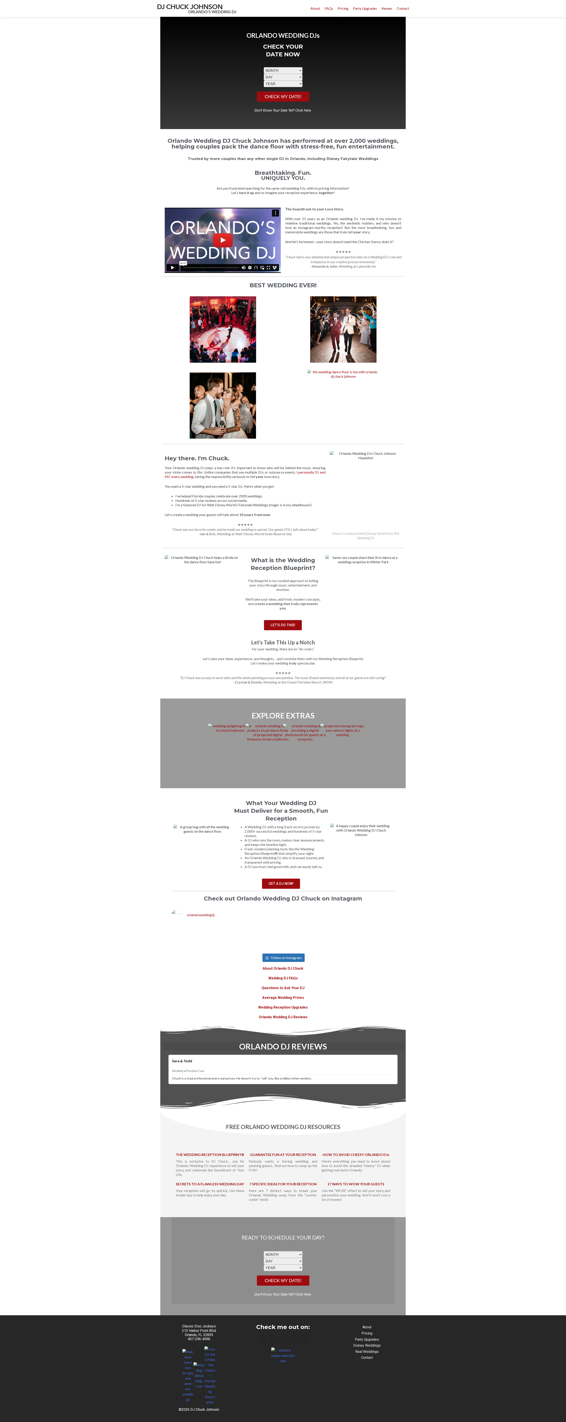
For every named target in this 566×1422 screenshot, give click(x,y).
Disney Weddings (367, 1345)
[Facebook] (261, 1338)
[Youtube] (283, 1338)
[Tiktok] (304, 1338)
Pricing (343, 8)
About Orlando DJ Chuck (283, 968)
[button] (223, 240)
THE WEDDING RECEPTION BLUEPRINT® (210, 1154)
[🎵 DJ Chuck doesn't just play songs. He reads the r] (283, 938)
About (315, 8)
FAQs (329, 8)
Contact (403, 8)
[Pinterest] (293, 1338)
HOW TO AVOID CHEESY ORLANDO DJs (356, 1154)
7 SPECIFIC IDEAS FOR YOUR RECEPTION (283, 1184)
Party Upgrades (365, 8)
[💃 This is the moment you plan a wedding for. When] (192, 938)
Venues (386, 8)
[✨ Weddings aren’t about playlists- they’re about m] (373, 938)
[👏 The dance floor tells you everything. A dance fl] (328, 938)
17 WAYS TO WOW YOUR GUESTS (355, 1184)
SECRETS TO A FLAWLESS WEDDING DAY (210, 1184)
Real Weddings (367, 1352)
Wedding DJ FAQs (283, 978)
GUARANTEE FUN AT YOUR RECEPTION (283, 1154)
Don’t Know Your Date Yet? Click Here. (283, 110)
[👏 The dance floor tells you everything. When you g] (237, 938)
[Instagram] (272, 1338)
